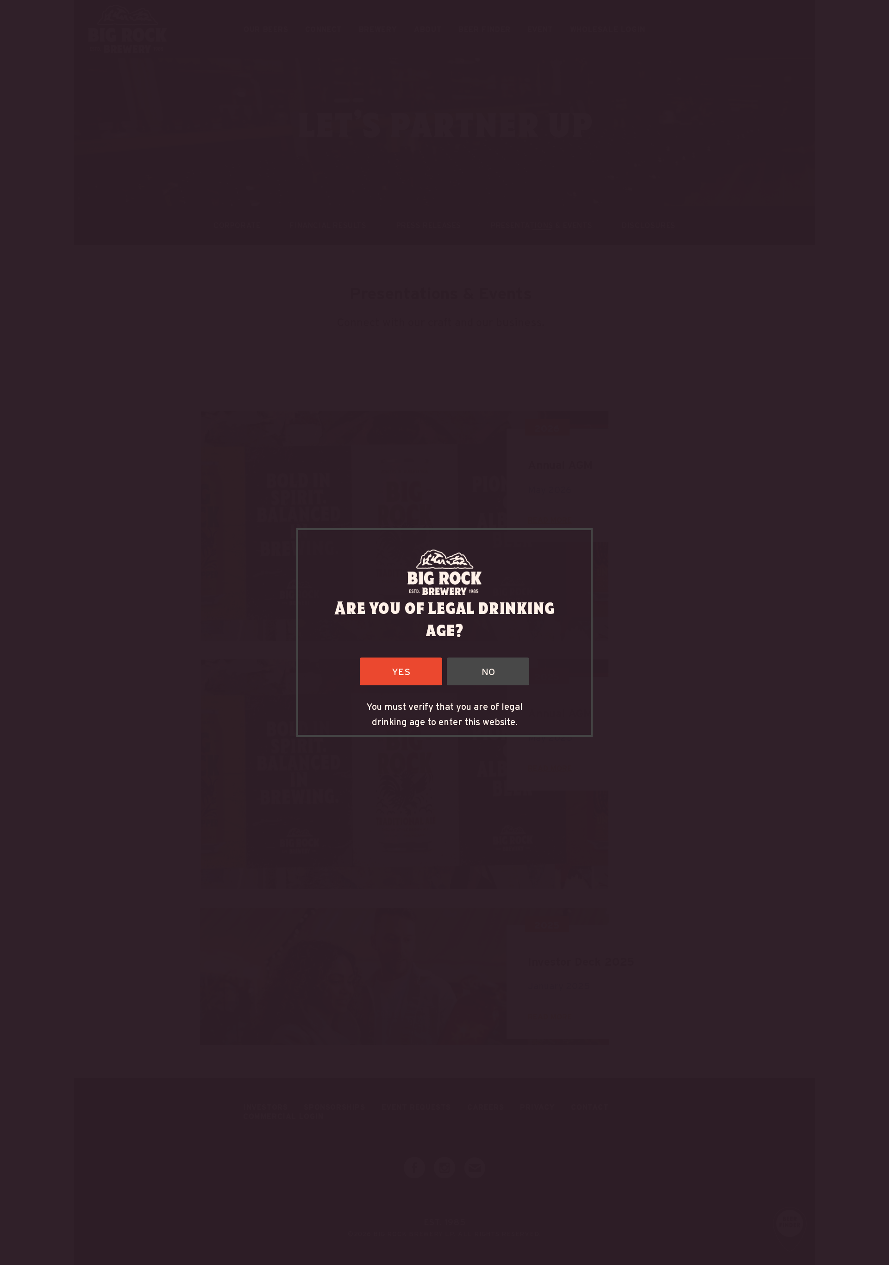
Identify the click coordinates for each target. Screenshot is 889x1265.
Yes (401, 671)
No (488, 671)
